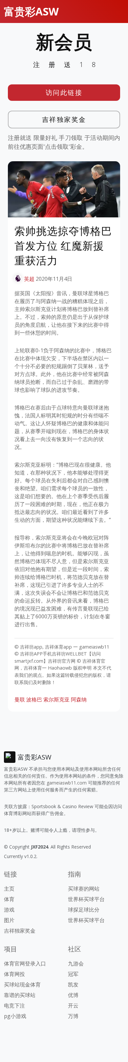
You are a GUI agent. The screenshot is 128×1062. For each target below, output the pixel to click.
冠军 (73, 974)
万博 (73, 1016)
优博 (73, 995)
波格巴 (34, 699)
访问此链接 (64, 92)
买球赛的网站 (83, 888)
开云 (73, 1005)
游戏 (9, 909)
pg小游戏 (15, 1016)
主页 (9, 888)
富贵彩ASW (31, 11)
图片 (9, 920)
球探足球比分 (83, 909)
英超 (29, 278)
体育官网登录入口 (25, 963)
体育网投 (14, 974)
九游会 (76, 963)
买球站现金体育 (22, 984)
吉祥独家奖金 (64, 119)
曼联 (19, 699)
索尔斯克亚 (56, 699)
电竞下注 (14, 1005)
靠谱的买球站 (19, 995)
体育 (9, 899)
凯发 (73, 984)
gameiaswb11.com (67, 783)
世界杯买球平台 (86, 899)
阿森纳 (79, 699)
